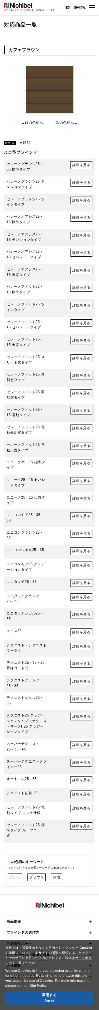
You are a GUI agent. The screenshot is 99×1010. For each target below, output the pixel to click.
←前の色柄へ (32, 123)
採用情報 (79, 7)
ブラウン (36, 877)
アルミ (15, 877)
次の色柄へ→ (67, 123)
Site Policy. (38, 986)
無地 (56, 877)
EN (68, 7)
